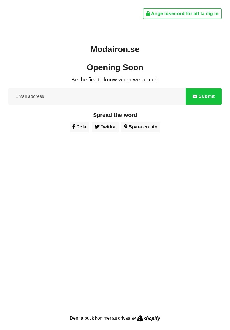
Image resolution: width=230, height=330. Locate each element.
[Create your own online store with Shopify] (148, 318)
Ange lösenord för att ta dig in (184, 13)
